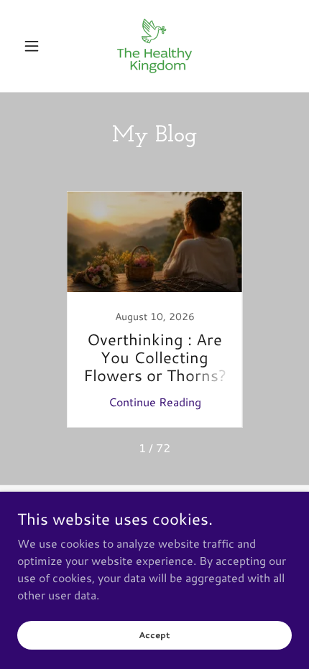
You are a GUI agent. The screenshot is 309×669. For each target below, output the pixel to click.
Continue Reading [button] (155, 401)
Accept (154, 635)
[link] (154, 46)
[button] (37, 46)
